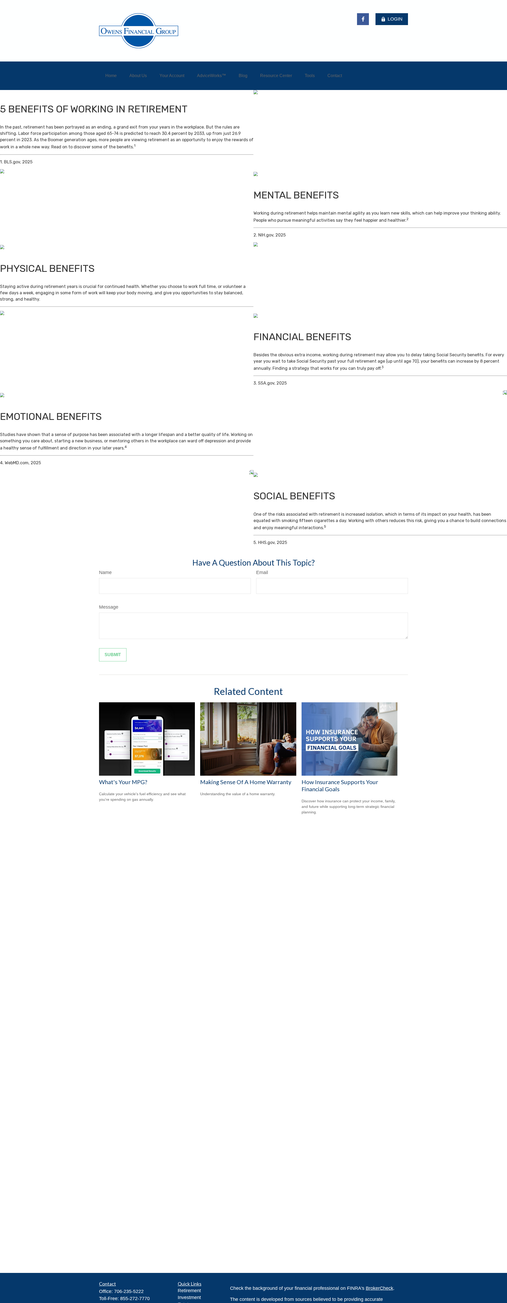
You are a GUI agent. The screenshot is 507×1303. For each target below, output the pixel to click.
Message (108, 607)
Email (262, 572)
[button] (111, 75)
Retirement (189, 1290)
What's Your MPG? (123, 781)
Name (105, 572)
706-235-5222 (129, 1291)
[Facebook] (363, 19)
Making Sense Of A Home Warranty (245, 781)
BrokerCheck (379, 1288)
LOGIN (395, 19)
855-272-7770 (135, 1298)
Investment (189, 1297)
